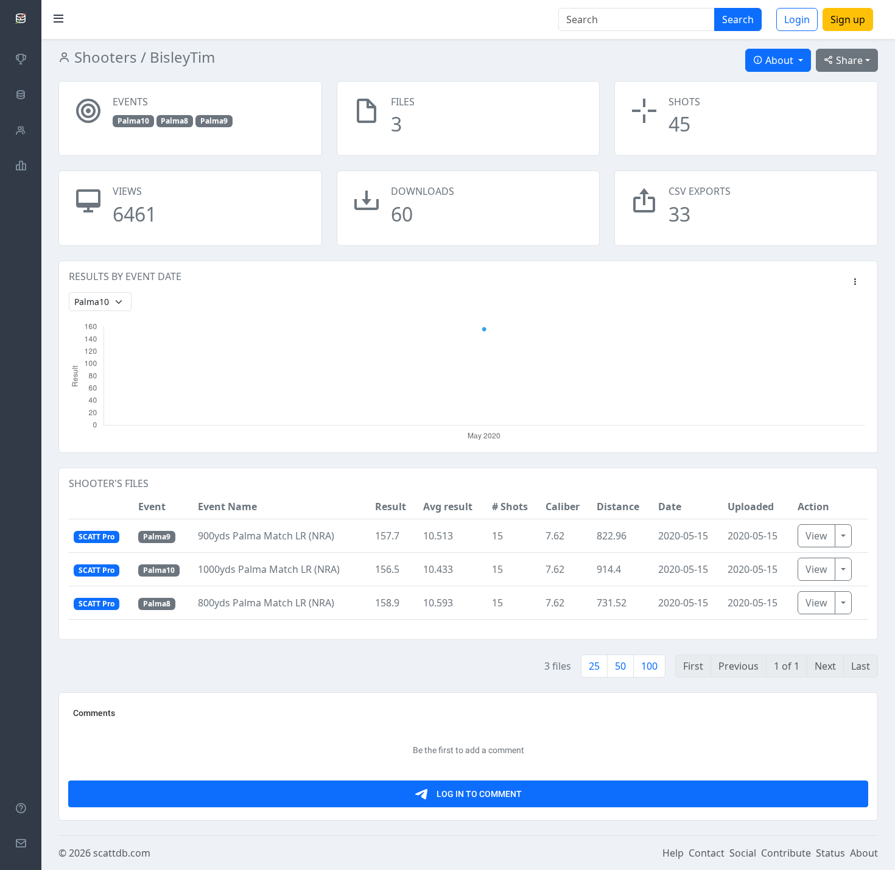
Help (673, 853)
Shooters (104, 57)
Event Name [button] (227, 506)
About (864, 853)
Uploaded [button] (751, 506)
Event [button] (152, 506)
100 (649, 666)
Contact (707, 853)
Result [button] (390, 506)
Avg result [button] (447, 506)
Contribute (786, 853)
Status (830, 853)
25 (594, 666)
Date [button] (669, 506)
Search (738, 19)
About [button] (779, 60)
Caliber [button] (563, 506)
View (816, 535)
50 (620, 666)
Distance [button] (618, 506)
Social (742, 853)
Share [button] (848, 60)
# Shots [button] (510, 506)
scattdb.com (121, 853)
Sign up (847, 19)
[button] (855, 282)
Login (797, 19)
